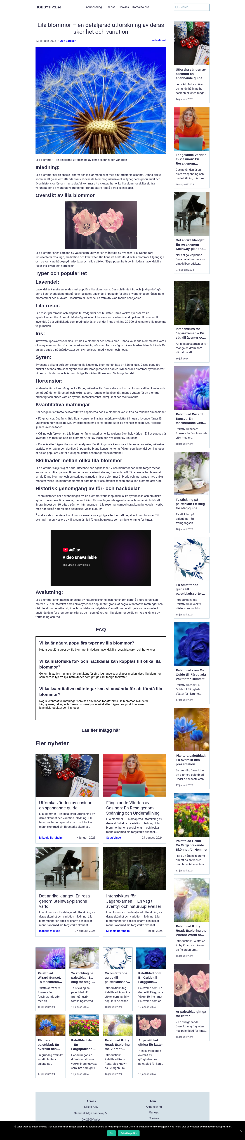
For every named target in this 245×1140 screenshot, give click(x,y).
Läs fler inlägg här (101, 730)
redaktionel (159, 40)
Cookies (124, 7)
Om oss (110, 7)
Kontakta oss (140, 7)
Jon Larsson (68, 40)
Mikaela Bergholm (51, 837)
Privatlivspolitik (129, 1133)
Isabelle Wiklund (49, 931)
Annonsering (94, 7)
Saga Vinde (113, 837)
